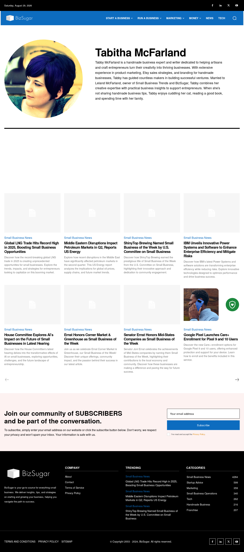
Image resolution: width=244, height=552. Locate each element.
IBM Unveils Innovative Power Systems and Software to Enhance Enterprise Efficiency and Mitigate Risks (210, 249)
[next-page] (237, 379)
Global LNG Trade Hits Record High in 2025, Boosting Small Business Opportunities (31, 247)
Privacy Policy (199, 434)
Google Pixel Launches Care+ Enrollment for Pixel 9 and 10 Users (211, 336)
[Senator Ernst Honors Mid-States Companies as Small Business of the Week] (152, 304)
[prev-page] (7, 379)
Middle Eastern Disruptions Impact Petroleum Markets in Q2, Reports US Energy (90, 247)
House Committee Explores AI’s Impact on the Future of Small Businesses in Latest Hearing (28, 339)
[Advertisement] (122, 166)
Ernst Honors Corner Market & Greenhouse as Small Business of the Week (90, 339)
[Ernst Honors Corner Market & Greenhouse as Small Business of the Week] (92, 304)
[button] (234, 18)
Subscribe (203, 425)
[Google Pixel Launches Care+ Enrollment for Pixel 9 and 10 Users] (212, 304)
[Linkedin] (220, 5)
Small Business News (18, 238)
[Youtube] (236, 5)
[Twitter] (228, 5)
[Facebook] (212, 5)
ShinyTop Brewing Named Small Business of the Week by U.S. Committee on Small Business (148, 247)
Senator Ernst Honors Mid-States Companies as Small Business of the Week (149, 339)
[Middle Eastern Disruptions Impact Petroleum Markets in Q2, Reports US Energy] (92, 213)
